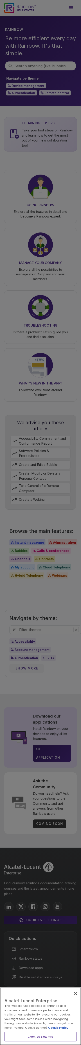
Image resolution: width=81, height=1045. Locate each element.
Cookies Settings (40, 1036)
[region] (40, 1016)
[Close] (76, 994)
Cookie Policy (58, 1027)
